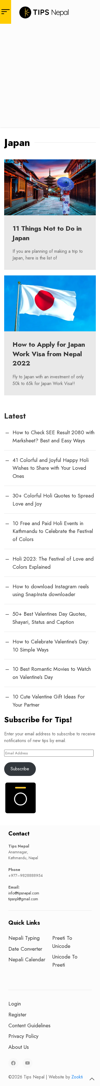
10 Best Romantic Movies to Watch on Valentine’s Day (51, 673)
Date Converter (25, 949)
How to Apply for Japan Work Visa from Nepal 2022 (48, 353)
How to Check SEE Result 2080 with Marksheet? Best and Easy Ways (53, 436)
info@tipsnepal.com (23, 893)
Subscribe (20, 769)
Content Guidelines (29, 1025)
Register (17, 1014)
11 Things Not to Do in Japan (47, 233)
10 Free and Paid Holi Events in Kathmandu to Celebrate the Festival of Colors (52, 531)
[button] (92, 1079)
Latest (15, 415)
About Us (18, 1047)
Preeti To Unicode (62, 942)
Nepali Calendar (26, 959)
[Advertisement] (50, 77)
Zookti (77, 1077)
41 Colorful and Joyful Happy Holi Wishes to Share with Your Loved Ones (50, 468)
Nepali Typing (24, 938)
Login (14, 1003)
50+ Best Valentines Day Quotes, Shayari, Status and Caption (49, 618)
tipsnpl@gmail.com (23, 899)
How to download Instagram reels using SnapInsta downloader (50, 590)
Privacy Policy (23, 1036)
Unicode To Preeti (65, 961)
